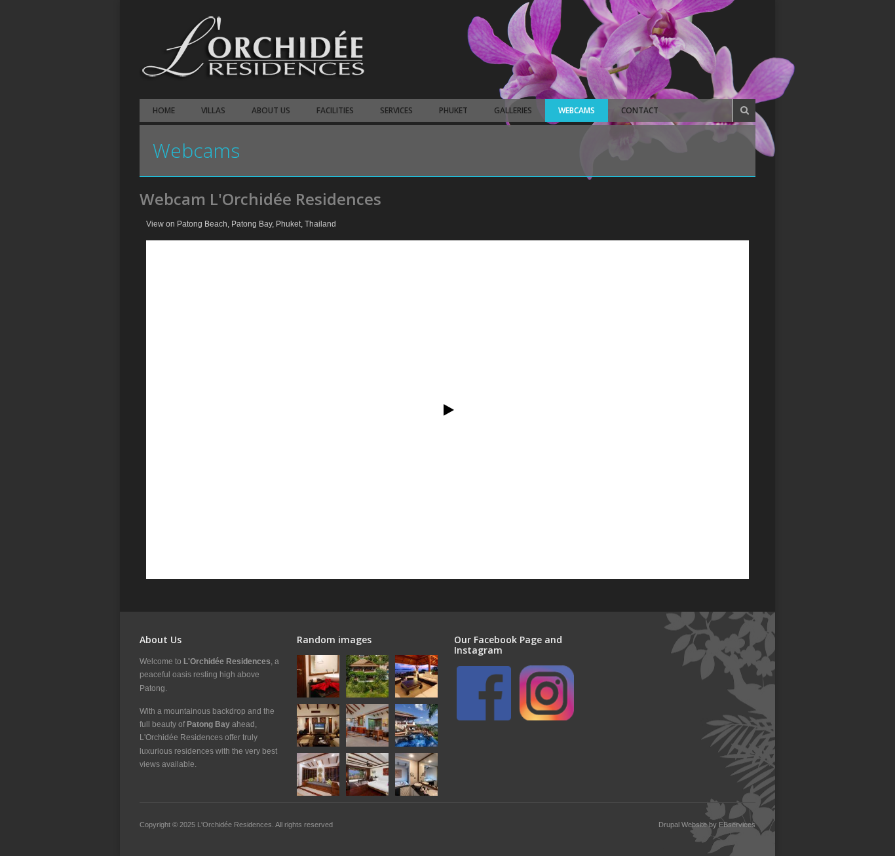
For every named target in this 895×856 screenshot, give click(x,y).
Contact (639, 110)
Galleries (513, 110)
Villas (213, 110)
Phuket (453, 110)
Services (396, 110)
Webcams (576, 110)
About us (271, 110)
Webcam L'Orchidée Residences (260, 199)
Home (164, 110)
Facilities (335, 110)
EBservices (737, 824)
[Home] (254, 49)
